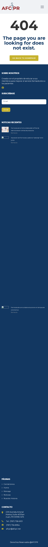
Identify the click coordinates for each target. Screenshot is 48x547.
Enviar (6, 110)
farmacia (14, 133)
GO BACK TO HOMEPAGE (24, 58)
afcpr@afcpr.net (13, 529)
